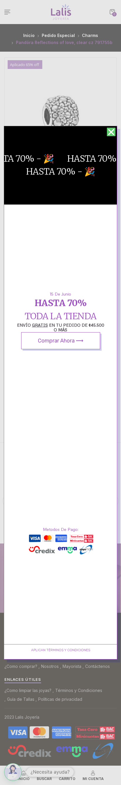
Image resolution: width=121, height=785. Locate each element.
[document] (60, 392)
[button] (111, 132)
